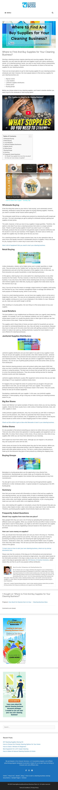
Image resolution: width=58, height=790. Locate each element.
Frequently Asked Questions (12, 154)
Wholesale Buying (9, 138)
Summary (7, 152)
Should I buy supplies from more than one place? (19, 156)
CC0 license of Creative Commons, (38, 560)
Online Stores (8, 148)
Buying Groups (8, 150)
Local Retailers (8, 142)
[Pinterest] (32, 770)
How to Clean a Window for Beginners (14, 746)
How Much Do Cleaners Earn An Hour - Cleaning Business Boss (28, 602)
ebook (18, 776)
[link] (8, 175)
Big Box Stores (8, 146)
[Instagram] (29, 770)
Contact (24, 778)
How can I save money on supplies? (16, 158)
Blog (22, 776)
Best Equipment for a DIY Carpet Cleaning (15, 749)
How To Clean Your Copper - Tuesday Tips (23, 175)
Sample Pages (15, 778)
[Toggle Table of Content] (29, 136)
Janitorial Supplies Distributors (12, 144)
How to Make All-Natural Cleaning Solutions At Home (19, 751)
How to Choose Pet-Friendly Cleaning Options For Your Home (21, 744)
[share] (49, 174)
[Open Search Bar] (52, 13)
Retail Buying (8, 140)
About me (11, 776)
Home (5, 776)
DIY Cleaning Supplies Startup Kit (13, 742)
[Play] (44, 168)
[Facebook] (26, 770)
